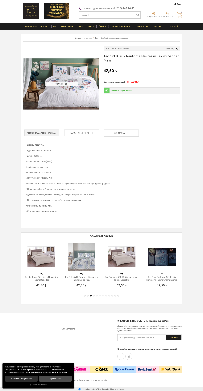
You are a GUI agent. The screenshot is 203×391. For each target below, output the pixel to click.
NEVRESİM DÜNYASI (121, 26)
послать (174, 338)
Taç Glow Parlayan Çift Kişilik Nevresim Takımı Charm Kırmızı (161, 278)
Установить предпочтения (21, 379)
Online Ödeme (68, 329)
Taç (176, 48)
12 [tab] (118, 296)
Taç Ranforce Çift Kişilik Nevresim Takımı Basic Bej (121, 278)
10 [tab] (112, 296)
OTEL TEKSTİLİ (173, 26)
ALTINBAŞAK (142, 26)
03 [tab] (91, 296)
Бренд (169, 48)
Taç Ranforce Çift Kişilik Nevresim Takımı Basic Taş (41, 278)
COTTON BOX (67, 26)
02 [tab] (88, 296)
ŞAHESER (157, 26)
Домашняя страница (36, 26)
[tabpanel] (41, 267)
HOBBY (91, 26)
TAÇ (54, 26)
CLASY (81, 26)
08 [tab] (106, 296)
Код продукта (114, 48)
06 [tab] (100, 296)
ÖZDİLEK (102, 26)
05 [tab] (97, 296)
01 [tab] (85, 296)
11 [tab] (115, 296)
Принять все (55, 379)
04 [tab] (94, 296)
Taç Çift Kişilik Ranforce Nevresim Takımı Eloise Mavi (81, 278)
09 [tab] (109, 296)
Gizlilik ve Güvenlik (39, 385)
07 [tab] (103, 296)
